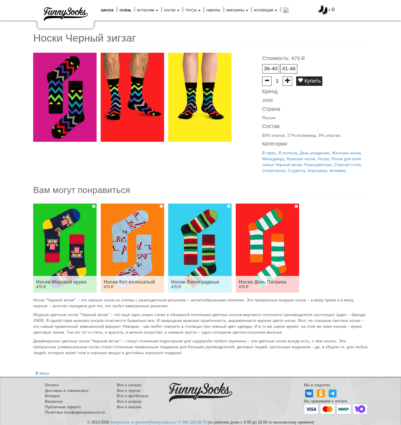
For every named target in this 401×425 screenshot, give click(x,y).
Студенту (296, 170)
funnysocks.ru (122, 422)
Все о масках (129, 407)
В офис (269, 153)
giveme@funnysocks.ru (155, 422)
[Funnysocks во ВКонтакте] (310, 393)
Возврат (52, 396)
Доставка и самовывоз (66, 390)
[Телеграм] (332, 393)
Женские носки (346, 153)
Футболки (146, 10)
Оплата (51, 385)
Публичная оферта (63, 407)
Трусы (191, 10)
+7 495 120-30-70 (191, 422)
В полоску (288, 153)
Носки (170, 10)
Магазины (235, 10)
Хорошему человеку (326, 170)
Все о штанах (129, 401)
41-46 (289, 68)
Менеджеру (273, 158)
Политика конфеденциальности (75, 412)
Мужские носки (301, 158)
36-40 (270, 68)
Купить (312, 81)
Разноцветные (318, 164)
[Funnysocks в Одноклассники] (321, 393)
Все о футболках (133, 396)
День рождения (314, 153)
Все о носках (129, 385)
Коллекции (264, 10)
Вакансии (54, 401)
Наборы (213, 10)
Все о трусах (129, 390)
